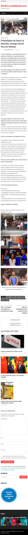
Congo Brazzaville (20, 296)
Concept (13, 296)
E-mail (2, 443)
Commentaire (4, 418)
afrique (8, 296)
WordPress (3, 533)
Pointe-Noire (22, 298)
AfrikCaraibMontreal (14, 6)
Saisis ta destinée (5, 300)
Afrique (2, 37)
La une (6, 37)
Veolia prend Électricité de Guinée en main (11, 351)
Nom (2, 437)
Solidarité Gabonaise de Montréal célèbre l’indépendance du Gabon (11, 402)
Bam (8, 533)
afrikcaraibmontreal (8, 49)
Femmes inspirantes (5, 298)
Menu (4, 13)
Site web (3, 449)
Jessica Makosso (14, 298)
